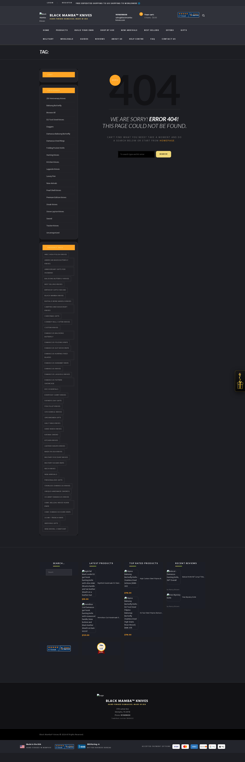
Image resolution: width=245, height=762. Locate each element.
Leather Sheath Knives (55, 446)
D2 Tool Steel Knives (55, 119)
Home (46, 30)
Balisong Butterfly (54, 105)
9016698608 (121, 14)
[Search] (203, 15)
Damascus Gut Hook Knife (57, 348)
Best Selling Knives (53, 284)
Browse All (51, 112)
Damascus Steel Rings (56, 141)
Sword (49, 218)
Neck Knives (50, 468)
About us (117, 39)
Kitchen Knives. (53, 162)
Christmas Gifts (52, 316)
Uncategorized (53, 232)
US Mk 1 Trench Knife (54, 517)
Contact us (169, 39)
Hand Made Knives (53, 429)
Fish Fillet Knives (52, 406)
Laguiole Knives (53, 169)
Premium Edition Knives (56, 197)
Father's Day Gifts (53, 400)
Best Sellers (151, 30)
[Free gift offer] (240, 381)
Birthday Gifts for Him (55, 290)
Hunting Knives (53, 155)
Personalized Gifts (54, 480)
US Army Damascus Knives (57, 497)
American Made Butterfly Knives (56, 262)
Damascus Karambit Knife (57, 363)
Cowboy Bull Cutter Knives (57, 322)
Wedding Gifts (51, 523)
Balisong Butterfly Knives (57, 278)
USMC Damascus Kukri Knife (58, 512)
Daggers (50, 126)
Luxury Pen (51, 176)
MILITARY (48, 39)
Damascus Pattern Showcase (53, 382)
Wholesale (66, 39)
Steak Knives (52, 204)
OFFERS (170, 30)
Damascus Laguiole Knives (57, 374)
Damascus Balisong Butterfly (58, 134)
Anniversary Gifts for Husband (55, 271)
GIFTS (184, 30)
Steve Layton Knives (55, 211)
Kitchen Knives (51, 440)
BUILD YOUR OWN (84, 30)
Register (67, 2)
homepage (167, 141)
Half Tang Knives (53, 423)
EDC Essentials (51, 389)
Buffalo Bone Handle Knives (58, 301)
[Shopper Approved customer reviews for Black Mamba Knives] (64, 746)
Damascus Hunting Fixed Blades (56, 355)
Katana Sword (51, 434)
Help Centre (136, 39)
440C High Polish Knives (56, 254)
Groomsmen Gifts (53, 417)
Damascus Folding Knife (56, 342)
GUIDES (84, 39)
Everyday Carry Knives (55, 395)
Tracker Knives (53, 225)
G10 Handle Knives (53, 412)
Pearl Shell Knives (54, 190)
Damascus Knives (53, 368)
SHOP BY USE (107, 30)
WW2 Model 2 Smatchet (55, 529)
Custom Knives (51, 327)
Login (50, 2)
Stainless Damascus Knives (57, 485)
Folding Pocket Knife (56, 148)
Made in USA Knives (53, 451)
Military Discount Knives (56, 457)
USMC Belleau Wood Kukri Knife (57, 504)
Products (62, 30)
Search (164, 154)
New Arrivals (129, 30)
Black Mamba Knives (54, 295)
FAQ (152, 39)
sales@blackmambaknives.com (124, 19)
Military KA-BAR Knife (54, 463)
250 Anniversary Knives (56, 98)
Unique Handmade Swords (57, 491)
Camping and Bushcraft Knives (56, 309)
